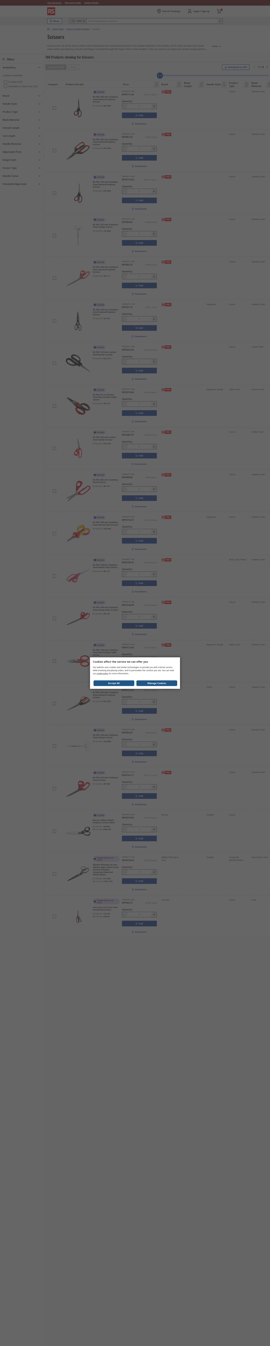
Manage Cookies (157, 683)
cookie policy (102, 673)
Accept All (114, 683)
